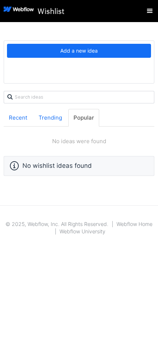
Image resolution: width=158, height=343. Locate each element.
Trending (50, 117)
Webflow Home (134, 224)
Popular (83, 117)
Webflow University (82, 231)
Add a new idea (79, 50)
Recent (18, 117)
